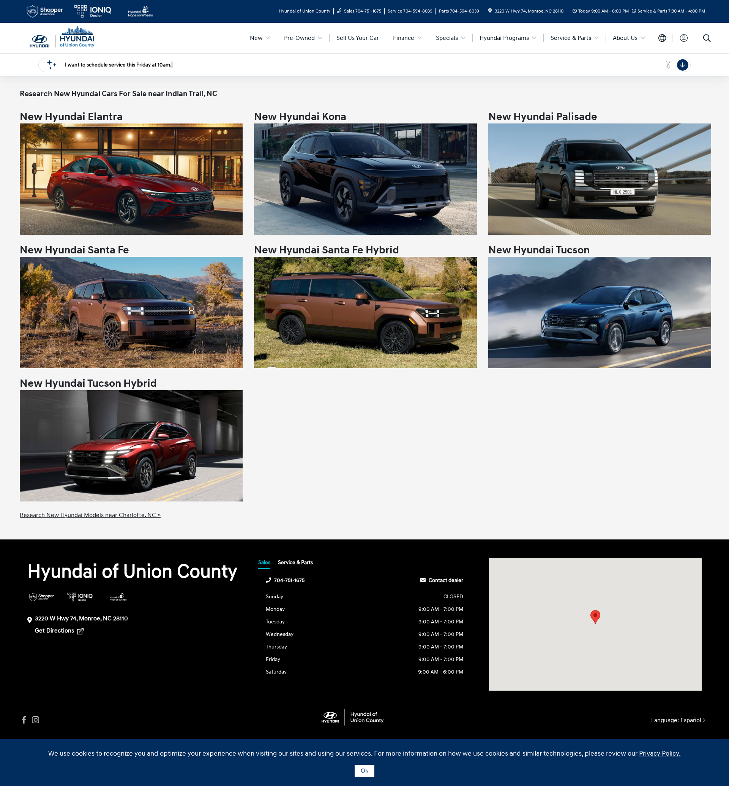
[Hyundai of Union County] (62, 37)
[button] (595, 617)
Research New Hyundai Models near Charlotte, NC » (90, 515)
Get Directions (55, 630)
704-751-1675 (289, 580)
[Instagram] (35, 720)
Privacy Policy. (660, 753)
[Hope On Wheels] (118, 597)
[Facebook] (24, 720)
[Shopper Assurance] (41, 597)
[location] (490, 11)
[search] (707, 39)
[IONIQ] (80, 597)
